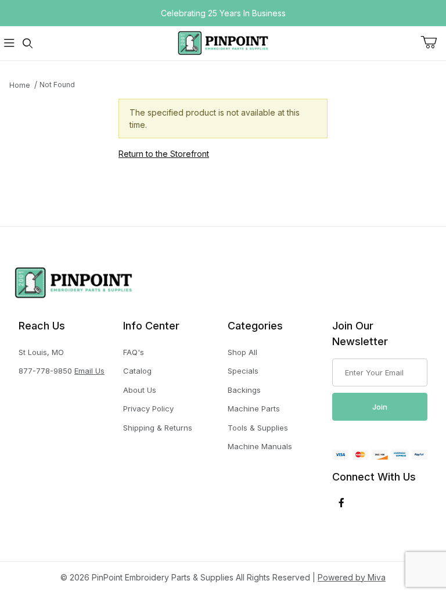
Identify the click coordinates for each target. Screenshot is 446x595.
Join (379, 406)
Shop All (242, 352)
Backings (244, 390)
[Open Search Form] (28, 43)
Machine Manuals (260, 446)
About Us (139, 390)
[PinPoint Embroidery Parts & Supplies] (223, 42)
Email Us (89, 370)
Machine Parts (254, 408)
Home (19, 85)
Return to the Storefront (163, 154)
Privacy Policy (148, 408)
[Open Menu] (9, 43)
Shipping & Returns (157, 427)
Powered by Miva (352, 577)
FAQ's (133, 352)
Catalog (137, 370)
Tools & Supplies (258, 427)
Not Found (57, 84)
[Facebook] (341, 502)
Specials (243, 370)
